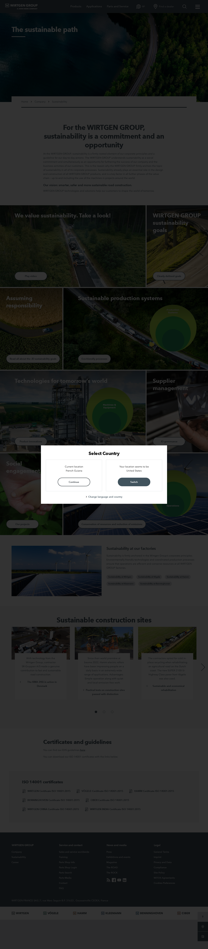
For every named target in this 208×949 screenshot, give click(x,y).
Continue (74, 481)
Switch (134, 481)
